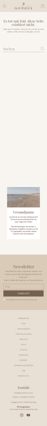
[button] (37, 190)
